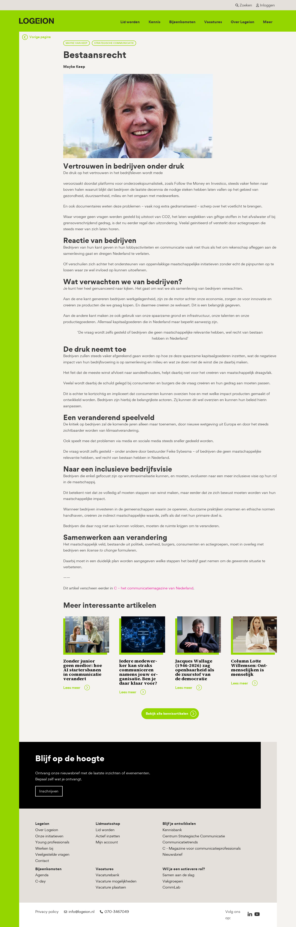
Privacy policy (47, 911)
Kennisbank (172, 829)
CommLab (171, 887)
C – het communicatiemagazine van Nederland (153, 588)
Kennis (154, 22)
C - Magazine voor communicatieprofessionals (201, 848)
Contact (42, 860)
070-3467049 (117, 911)
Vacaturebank (107, 874)
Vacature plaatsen (111, 887)
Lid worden (130, 22)
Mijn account (107, 842)
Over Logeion (242, 22)
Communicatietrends (180, 842)
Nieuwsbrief (172, 854)
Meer (267, 22)
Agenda (42, 874)
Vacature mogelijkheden (116, 881)
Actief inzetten (108, 836)
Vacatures (213, 22)
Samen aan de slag (178, 874)
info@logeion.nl (81, 911)
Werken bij (44, 848)
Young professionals (52, 842)
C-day (40, 881)
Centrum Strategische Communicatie (193, 836)
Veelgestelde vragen (52, 854)
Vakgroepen (172, 881)
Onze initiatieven (49, 836)
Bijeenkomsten (182, 22)
